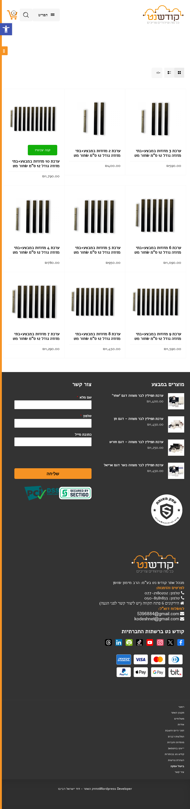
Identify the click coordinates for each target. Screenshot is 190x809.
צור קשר (179, 772)
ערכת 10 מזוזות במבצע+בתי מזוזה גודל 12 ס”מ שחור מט (36, 163)
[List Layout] (169, 73)
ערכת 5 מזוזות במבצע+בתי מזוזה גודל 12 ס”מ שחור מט (97, 250)
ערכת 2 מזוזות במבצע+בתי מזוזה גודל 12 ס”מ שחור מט (97, 153)
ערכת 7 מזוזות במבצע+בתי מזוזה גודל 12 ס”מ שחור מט (36, 336)
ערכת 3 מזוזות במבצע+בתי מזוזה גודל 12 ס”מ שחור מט (157, 153)
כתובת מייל (83, 434)
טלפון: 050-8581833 (162, 598)
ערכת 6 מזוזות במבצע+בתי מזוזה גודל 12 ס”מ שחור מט (157, 250)
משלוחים (179, 718)
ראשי (181, 707)
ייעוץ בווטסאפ (176, 748)
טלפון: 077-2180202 (163, 593)
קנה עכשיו (42, 150)
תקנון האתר (177, 712)
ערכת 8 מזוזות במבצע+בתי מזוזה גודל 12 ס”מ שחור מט (97, 336)
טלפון (86, 416)
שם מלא (84, 397)
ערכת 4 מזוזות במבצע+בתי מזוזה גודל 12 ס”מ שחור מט (36, 250)
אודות (181, 724)
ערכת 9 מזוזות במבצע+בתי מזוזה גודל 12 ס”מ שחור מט (157, 336)
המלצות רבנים (176, 736)
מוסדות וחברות (175, 742)
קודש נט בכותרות (174, 754)
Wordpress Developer (116, 789)
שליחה (53, 474)
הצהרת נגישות (176, 760)
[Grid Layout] (179, 73)
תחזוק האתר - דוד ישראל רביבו (79, 789)
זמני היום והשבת (174, 730)
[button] (6, 29)
